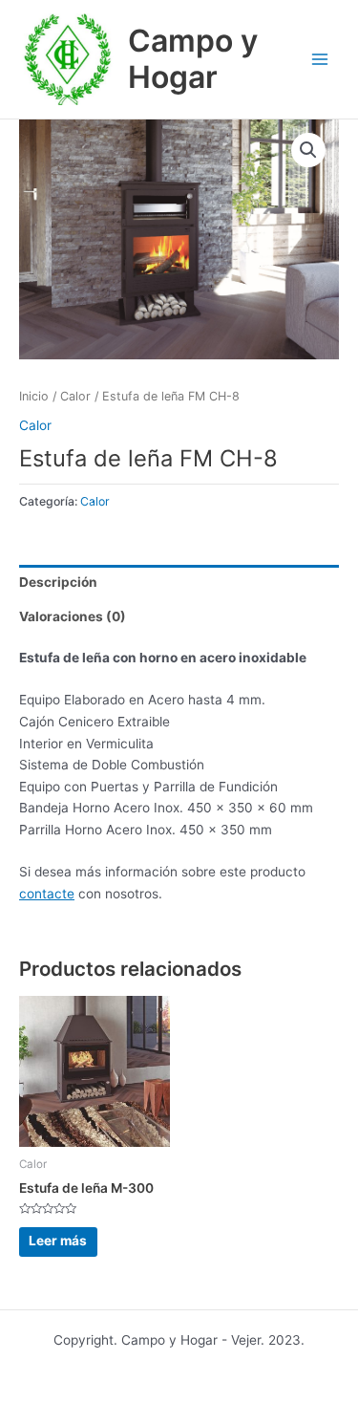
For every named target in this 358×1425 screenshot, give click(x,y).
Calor (75, 396)
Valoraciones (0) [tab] (72, 616)
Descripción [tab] (58, 582)
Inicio (34, 396)
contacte (46, 893)
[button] (308, 150)
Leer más (58, 1240)
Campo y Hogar (193, 59)
